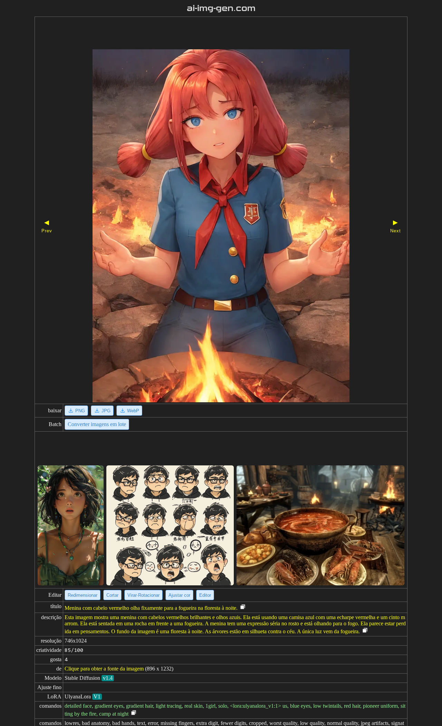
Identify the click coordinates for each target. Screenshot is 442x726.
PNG (80, 410)
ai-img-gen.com (221, 8)
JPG (106, 410)
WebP (133, 410)
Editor (205, 595)
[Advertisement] (209, 33)
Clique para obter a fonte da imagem (104, 669)
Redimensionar (82, 595)
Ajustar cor (179, 595)
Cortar (112, 595)
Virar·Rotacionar (143, 595)
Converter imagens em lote (97, 424)
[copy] (243, 607)
